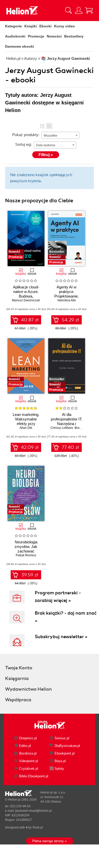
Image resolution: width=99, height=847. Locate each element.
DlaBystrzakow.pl (67, 746)
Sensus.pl (62, 738)
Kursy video (64, 26)
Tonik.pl (37, 827)
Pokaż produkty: (25, 135)
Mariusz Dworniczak (26, 300)
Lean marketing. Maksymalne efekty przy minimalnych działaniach (26, 423)
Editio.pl (25, 746)
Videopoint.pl (28, 761)
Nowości (54, 36)
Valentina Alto (66, 300)
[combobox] (60, 135)
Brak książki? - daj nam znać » (65, 616)
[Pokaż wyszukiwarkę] (68, 10)
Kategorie (13, 26)
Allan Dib (26, 428)
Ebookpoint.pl (65, 753)
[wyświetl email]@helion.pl (33, 811)
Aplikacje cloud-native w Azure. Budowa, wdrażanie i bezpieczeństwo (25, 296)
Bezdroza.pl (28, 753)
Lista (42, 126)
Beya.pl (60, 761)
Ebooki (45, 26)
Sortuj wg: (23, 144)
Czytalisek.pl (28, 768)
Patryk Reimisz (26, 555)
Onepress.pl (28, 738)
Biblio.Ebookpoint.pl (33, 776)
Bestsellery (74, 36)
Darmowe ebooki (19, 46)
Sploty (59, 768)
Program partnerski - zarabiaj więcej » (58, 596)
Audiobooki (15, 36)
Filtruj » (46, 155)
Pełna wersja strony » (49, 841)
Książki (30, 26)
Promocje (36, 36)
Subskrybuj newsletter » (61, 636)
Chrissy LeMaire (62, 428)
